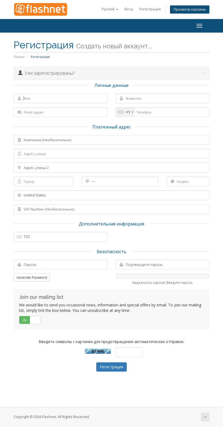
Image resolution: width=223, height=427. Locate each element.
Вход (129, 9)
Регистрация (150, 9)
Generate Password (32, 277)
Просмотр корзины (190, 9)
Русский (109, 9)
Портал (19, 57)
